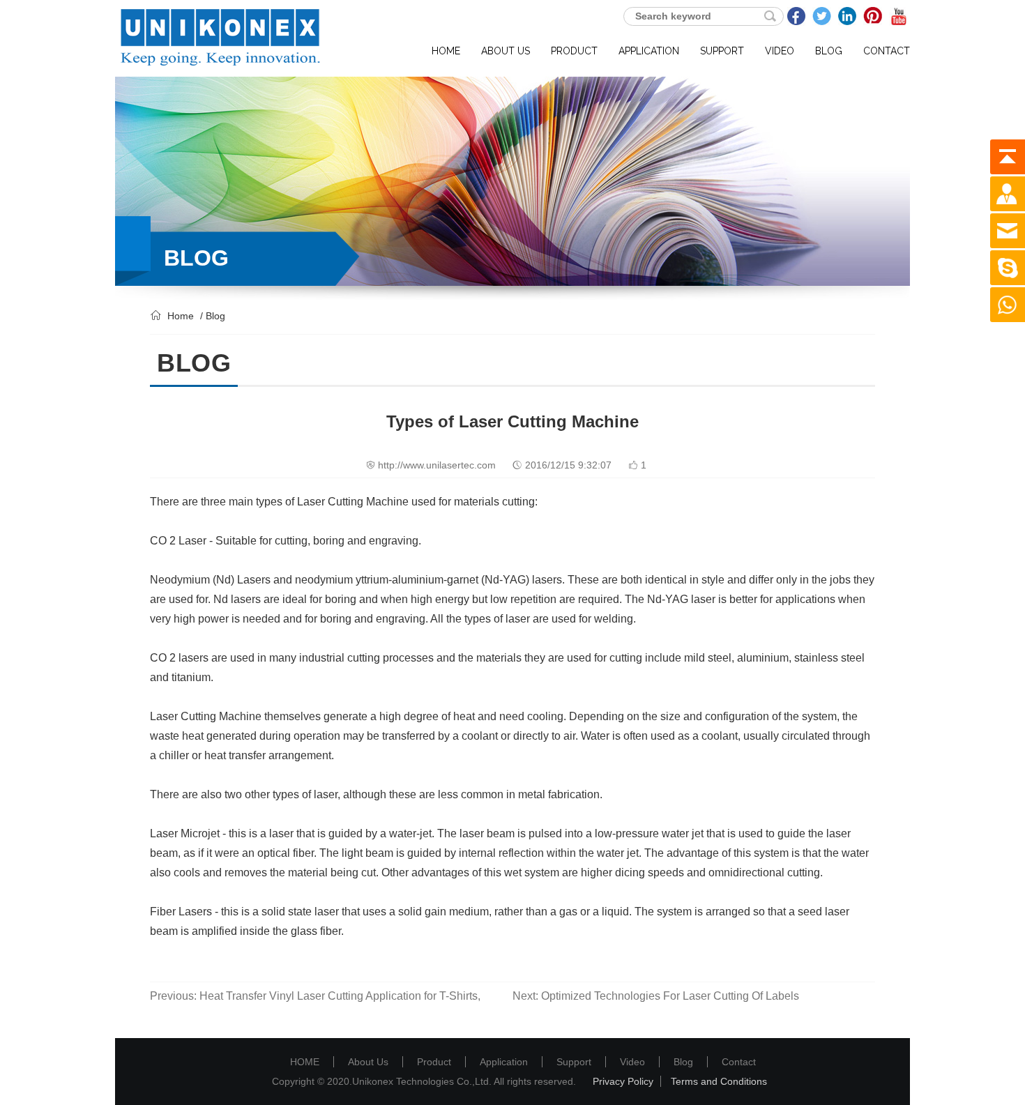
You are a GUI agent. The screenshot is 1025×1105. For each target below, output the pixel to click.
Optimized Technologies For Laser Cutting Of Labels (670, 996)
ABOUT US (505, 50)
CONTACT (886, 50)
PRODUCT (574, 50)
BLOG (828, 50)
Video (632, 1061)
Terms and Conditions (719, 1081)
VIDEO (779, 50)
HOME (446, 50)
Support (573, 1061)
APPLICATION (648, 50)
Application (504, 1061)
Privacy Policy (623, 1081)
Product (434, 1061)
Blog (683, 1061)
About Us (368, 1061)
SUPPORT (722, 50)
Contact (739, 1061)
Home (180, 315)
